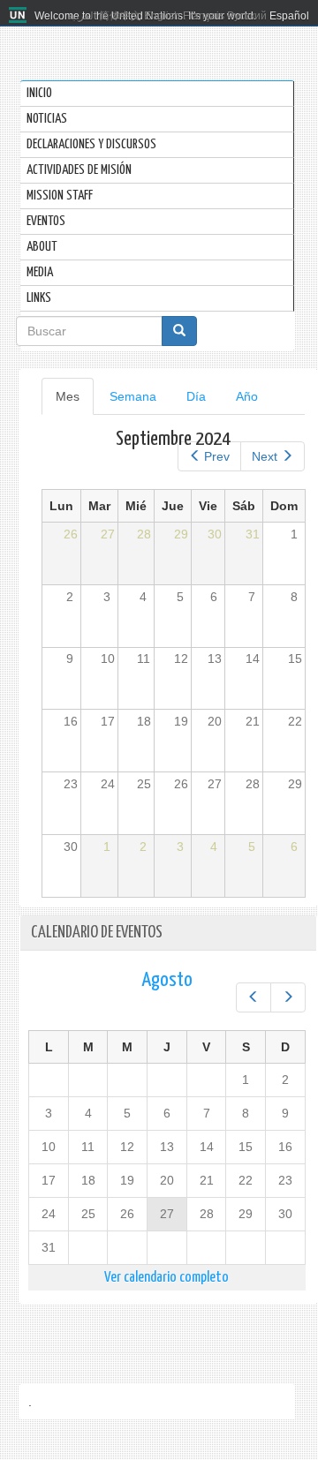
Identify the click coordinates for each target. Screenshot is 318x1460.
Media (39, 272)
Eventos (45, 221)
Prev (217, 456)
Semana (133, 396)
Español (289, 16)
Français (203, 16)
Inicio (39, 93)
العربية (81, 16)
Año (247, 396)
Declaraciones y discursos (91, 144)
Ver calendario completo (166, 1277)
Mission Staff (59, 195)
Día (196, 396)
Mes (75, 402)
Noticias (46, 118)
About (41, 246)
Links (38, 298)
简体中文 (120, 16)
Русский (247, 16)
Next (264, 456)
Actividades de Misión (79, 170)
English (162, 16)
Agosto (167, 980)
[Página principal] (20, 16)
